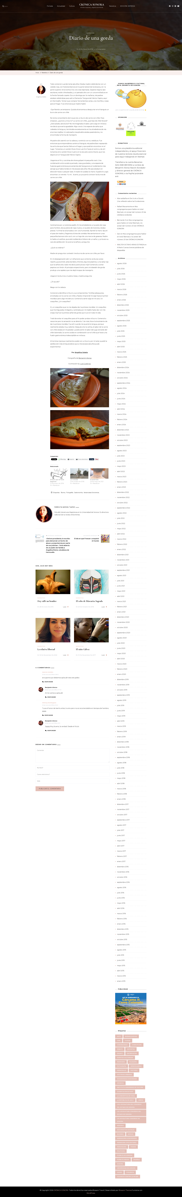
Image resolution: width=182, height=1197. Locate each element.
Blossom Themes (125, 1190)
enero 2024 (121, 425)
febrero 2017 (122, 856)
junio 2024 (121, 399)
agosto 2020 (122, 638)
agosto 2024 (122, 388)
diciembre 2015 (122, 929)
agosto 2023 (122, 451)
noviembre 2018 (123, 747)
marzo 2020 (121, 664)
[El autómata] (99, 473)
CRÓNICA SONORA (91, 4)
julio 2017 (120, 830)
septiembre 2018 (123, 757)
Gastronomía (78, 492)
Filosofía (133, 1062)
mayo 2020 (121, 653)
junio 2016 (121, 898)
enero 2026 (121, 300)
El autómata (94, 479)
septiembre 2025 (123, 321)
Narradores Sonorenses (127, 1138)
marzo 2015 (121, 976)
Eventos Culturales (125, 1057)
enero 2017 (121, 861)
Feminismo (121, 1062)
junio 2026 (121, 274)
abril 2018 (120, 783)
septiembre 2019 (123, 695)
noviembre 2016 (123, 872)
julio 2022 (121, 518)
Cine (118, 1040)
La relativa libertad (46, 649)
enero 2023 (121, 487)
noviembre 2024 (123, 373)
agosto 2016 (121, 887)
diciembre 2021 (123, 555)
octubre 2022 (122, 503)
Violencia (130, 1172)
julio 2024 (121, 393)
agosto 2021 (121, 575)
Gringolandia (136, 1066)
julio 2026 (120, 269)
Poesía (133, 1147)
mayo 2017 (121, 841)
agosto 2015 (121, 950)
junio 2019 (121, 711)
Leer (64, 607)
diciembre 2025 (123, 305)
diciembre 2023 (123, 430)
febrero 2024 (122, 419)
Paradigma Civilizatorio (126, 1142)
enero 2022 (121, 549)
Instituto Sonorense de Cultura (130, 1087)
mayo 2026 (121, 279)
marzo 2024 (121, 414)
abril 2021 (120, 596)
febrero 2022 (122, 544)
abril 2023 (121, 471)
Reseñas (136, 1159)
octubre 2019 (122, 690)
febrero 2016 (122, 919)
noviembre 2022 (123, 497)
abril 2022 (121, 534)
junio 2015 (121, 960)
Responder (49, 681)
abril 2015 (120, 971)
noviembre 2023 (123, 435)
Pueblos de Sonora (124, 1155)
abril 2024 (121, 409)
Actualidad (61, 6)
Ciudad (127, 1040)
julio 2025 (120, 331)
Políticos (121, 1151)
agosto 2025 (121, 326)
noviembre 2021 (123, 560)
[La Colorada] (79, 473)
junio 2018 (121, 773)
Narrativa (112, 6)
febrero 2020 (122, 669)
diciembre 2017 (123, 804)
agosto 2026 (121, 263)
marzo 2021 (121, 601)
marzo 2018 (121, 789)
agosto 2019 (121, 700)
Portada (50, 6)
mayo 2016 (121, 903)
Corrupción (137, 1045)
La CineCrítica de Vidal (126, 1096)
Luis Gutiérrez (85, 364)
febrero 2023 (122, 482)
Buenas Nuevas (131, 1036)
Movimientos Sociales (125, 1130)
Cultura (72, 6)
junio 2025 (121, 336)
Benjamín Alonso (85, 358)
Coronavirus (122, 1045)
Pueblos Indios (123, 1159)
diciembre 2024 (123, 367)
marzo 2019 (121, 726)
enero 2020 (121, 674)
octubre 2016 (122, 877)
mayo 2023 (121, 466)
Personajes (121, 1147)
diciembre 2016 (122, 867)
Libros (140, 1100)
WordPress (91, 1193)
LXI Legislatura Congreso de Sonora (128, 1120)
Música (130, 1134)
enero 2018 (121, 799)
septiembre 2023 (123, 445)
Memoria (120, 1125)
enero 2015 (121, 981)
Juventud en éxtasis (125, 1091)
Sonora (120, 1164)
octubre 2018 (122, 752)
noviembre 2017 (123, 809)
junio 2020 (121, 648)
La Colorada (74, 479)
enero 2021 (121, 612)
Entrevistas (132, 1053)
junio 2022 (121, 523)
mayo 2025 (121, 341)
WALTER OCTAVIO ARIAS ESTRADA (130, 245)
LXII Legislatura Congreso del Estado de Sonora (129, 1113)
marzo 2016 (121, 913)
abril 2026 (121, 284)
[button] (120, 126)
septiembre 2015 (123, 945)
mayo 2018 (121, 778)
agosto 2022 (122, 513)
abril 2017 (120, 846)
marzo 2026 (121, 289)
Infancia (120, 1083)
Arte (119, 1036)
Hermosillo (121, 1070)
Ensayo (120, 1053)
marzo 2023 (121, 477)
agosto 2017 (121, 825)
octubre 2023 (122, 440)
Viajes (119, 1172)
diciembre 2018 (123, 742)
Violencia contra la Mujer (127, 1176)
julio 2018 (120, 768)
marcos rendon (47, 672)
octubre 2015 (122, 939)
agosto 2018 (121, 763)
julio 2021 (120, 581)
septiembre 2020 (123, 633)
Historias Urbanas (124, 1074)
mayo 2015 (121, 965)
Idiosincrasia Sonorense (91, 492)
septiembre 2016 (123, 882)
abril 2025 (121, 347)
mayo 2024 (121, 404)
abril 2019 (120, 721)
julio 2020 (121, 643)
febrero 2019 (122, 731)
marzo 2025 (121, 352)
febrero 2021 (122, 607)
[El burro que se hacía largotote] (59, 473)
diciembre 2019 (123, 679)
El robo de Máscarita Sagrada (89, 601)
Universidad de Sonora (126, 1168)
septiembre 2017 (123, 820)
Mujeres (120, 1134)
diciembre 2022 (123, 492)
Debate (120, 1049)
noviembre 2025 (123, 310)
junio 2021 (121, 586)
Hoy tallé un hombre (46, 601)
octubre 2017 (122, 815)
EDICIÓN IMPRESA (127, 6)
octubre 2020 (122, 627)
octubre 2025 (122, 315)
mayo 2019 (121, 716)
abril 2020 (121, 659)
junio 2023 (121, 461)
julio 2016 (120, 893)
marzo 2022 (121, 539)
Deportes (131, 1049)
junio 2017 (121, 835)
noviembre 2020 (123, 622)
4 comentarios (100, 49)
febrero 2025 (122, 357)
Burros (63, 492)
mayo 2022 (121, 529)
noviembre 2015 (123, 934)
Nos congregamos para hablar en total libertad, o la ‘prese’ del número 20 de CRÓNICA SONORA (131, 236)
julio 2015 (120, 955)
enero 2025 (121, 362)
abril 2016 (120, 908)
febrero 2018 (122, 794)
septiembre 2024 (123, 383)
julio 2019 (120, 705)
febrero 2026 (122, 295)
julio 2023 (121, 456)
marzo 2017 (121, 851)
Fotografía (69, 492)
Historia (134, 1070)
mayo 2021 (121, 591)
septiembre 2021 (123, 570)
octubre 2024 (122, 378)
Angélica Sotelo (41, 97)
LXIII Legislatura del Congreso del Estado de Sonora (129, 1106)
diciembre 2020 (123, 617)
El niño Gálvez (82, 649)
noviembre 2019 (123, 685)
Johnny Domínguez (49, 703)
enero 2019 (121, 737)
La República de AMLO (125, 1100)
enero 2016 (121, 924)
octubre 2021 (122, 565)
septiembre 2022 (123, 508)
